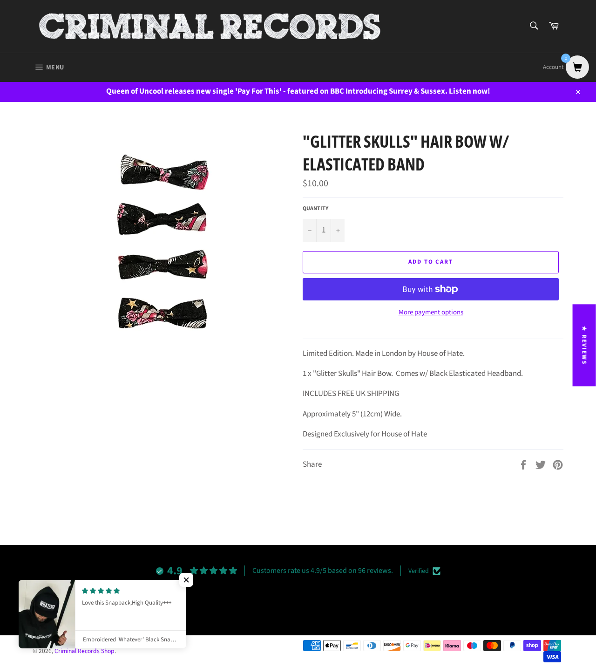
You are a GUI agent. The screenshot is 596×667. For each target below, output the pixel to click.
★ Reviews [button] (584, 345)
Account (553, 67)
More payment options (431, 312)
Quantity (315, 208)
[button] (186, 580)
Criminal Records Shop (84, 651)
